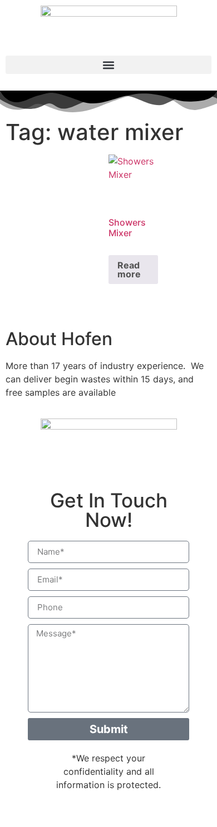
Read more (129, 270)
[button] (108, 65)
